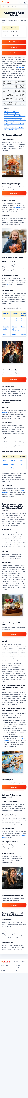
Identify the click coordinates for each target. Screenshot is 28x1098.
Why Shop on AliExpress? (11, 112)
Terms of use (18, 967)
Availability (3, 970)
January (5, 460)
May (12, 468)
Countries (17, 6)
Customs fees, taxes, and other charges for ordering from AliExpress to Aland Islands (15, 120)
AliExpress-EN (10, 6)
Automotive (6, 313)
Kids (4, 319)
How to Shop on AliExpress (12, 114)
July (21, 464)
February (5, 464)
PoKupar (3, 6)
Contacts (3, 967)
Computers (15, 313)
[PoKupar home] (5, 2)
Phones (23, 326)
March (13, 460)
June (21, 460)
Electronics (24, 334)
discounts (5, 412)
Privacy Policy (18, 965)
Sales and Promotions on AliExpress (14, 116)
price (8, 284)
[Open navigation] (21, 2)
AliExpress (20, 67)
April (12, 464)
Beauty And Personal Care (15, 321)
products (12, 443)
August (22, 468)
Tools (4, 334)
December (6, 468)
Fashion (14, 334)
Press (16, 970)
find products (18, 207)
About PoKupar (5, 965)
